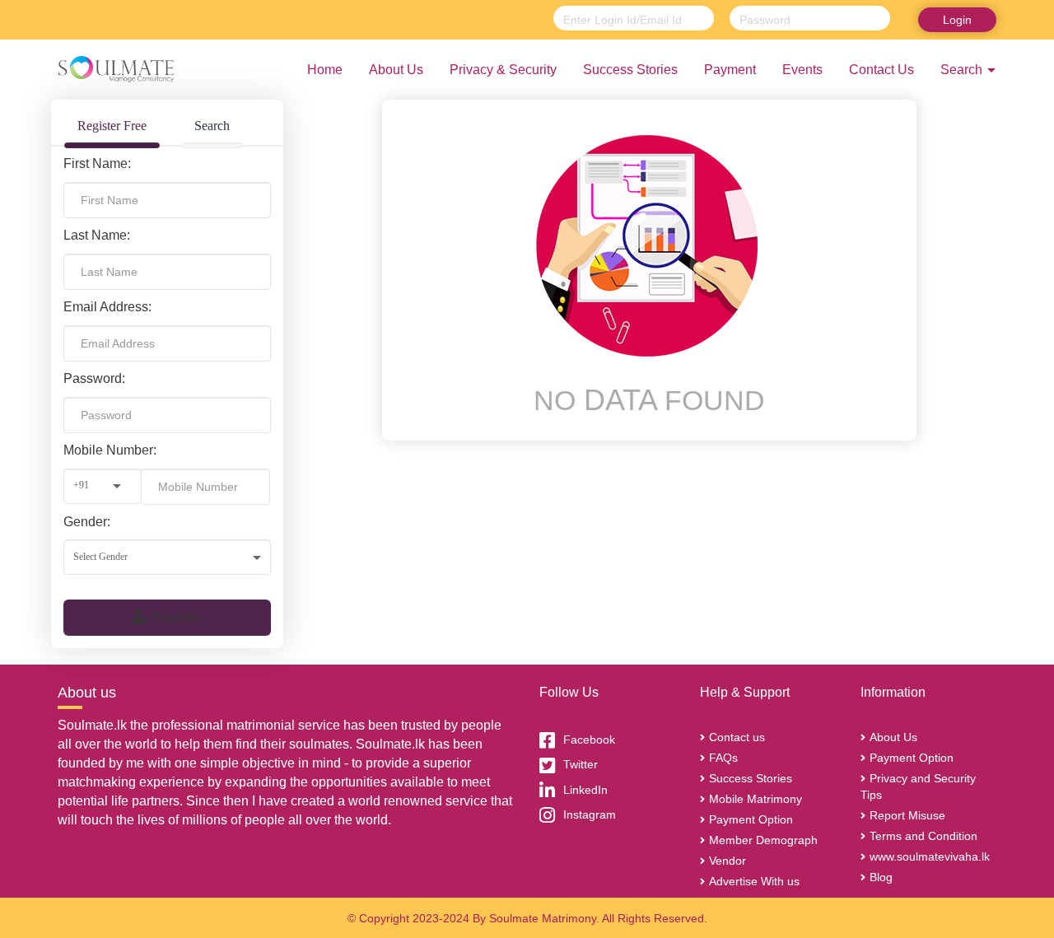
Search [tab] (212, 126)
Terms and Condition (923, 835)
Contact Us (881, 70)
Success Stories (630, 70)
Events (802, 70)
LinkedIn (585, 789)
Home (325, 70)
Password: (94, 378)
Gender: (86, 522)
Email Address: (107, 307)
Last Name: (96, 235)
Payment (730, 70)
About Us (396, 70)
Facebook (589, 739)
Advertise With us (754, 881)
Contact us (737, 737)
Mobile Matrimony (755, 798)
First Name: (97, 163)
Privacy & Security (503, 70)
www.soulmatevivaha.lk (930, 856)
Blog (881, 877)
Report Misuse (907, 815)
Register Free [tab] (112, 126)
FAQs (723, 757)
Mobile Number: (109, 450)
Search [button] (963, 70)
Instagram (589, 814)
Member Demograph (763, 840)
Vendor (727, 860)
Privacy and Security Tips (918, 786)
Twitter (580, 764)
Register (175, 617)
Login (957, 19)
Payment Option (751, 819)
